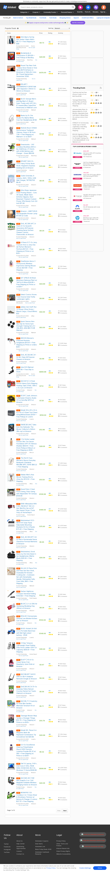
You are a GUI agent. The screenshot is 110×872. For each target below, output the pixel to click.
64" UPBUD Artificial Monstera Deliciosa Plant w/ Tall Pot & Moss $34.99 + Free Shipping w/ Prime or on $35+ (26, 282)
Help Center (20, 844)
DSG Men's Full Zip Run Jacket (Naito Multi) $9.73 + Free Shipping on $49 (25, 40)
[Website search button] (73, 7)
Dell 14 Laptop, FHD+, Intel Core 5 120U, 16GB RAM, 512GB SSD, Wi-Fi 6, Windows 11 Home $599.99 (26, 766)
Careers (19, 851)
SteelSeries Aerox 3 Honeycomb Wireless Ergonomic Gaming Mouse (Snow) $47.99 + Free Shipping (26, 265)
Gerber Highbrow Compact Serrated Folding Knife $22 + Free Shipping (26, 593)
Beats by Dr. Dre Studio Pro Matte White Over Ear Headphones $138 (26, 117)
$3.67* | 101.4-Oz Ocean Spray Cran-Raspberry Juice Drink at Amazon (25, 663)
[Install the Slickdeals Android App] (92, 840)
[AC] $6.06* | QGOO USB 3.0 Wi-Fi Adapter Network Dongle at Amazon (26, 676)
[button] (103, 9)
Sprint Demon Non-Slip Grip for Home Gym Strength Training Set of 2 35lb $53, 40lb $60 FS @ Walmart (25, 325)
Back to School (18, 18)
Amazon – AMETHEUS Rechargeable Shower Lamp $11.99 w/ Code (26, 213)
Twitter (6, 844)
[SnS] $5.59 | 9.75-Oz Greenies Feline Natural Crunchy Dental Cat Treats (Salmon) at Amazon (26, 690)
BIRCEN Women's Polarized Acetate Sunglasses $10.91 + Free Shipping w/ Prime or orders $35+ (26, 342)
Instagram (7, 849)
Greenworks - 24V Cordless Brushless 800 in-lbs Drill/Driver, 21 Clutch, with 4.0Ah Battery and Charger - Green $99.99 (26, 148)
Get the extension (77, 23)
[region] (55, 868)
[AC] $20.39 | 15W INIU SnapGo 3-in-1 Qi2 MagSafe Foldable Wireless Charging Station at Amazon (26, 781)
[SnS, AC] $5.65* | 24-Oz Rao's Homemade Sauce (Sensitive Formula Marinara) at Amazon (26, 540)
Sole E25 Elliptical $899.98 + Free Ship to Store (25, 369)
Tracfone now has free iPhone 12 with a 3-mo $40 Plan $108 (80, 94)
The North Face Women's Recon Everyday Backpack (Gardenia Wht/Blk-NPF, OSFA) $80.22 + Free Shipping (26, 462)
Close (100, 868)
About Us (19, 841)
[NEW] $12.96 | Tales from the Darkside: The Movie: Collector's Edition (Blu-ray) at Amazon (26, 428)
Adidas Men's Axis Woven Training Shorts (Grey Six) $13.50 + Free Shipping (25, 478)
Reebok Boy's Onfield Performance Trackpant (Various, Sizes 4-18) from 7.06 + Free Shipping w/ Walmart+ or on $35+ (26, 132)
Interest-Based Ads (63, 848)
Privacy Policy (61, 841)
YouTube (7, 852)
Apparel (76, 18)
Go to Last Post (21, 95)
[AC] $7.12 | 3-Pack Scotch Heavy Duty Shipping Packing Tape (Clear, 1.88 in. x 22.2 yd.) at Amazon (26, 384)
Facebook (7, 847)
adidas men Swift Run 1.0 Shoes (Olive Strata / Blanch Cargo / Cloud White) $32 (26, 310)
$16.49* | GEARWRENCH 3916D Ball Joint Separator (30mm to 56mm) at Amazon (26, 87)
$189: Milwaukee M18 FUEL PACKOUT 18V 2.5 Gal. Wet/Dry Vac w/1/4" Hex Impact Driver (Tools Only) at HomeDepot (26, 508)
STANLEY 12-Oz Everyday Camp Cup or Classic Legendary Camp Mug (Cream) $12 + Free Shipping (81, 126)
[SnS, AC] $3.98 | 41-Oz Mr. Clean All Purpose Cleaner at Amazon (26, 357)
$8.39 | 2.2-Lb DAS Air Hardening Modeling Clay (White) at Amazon (26, 606)
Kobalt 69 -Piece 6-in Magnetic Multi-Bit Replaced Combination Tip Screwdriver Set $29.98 (26, 733)
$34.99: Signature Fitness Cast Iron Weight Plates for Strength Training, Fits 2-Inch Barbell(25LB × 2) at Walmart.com (81, 138)
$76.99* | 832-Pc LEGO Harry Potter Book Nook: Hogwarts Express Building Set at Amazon (25, 164)
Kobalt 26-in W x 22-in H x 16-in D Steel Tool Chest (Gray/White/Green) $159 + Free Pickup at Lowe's (26, 413)
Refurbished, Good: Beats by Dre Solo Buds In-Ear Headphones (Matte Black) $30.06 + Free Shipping (26, 556)
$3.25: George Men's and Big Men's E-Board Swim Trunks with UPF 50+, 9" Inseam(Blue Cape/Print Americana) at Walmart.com (26, 103)
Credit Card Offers (88, 18)
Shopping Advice (65, 18)
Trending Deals (79, 88)
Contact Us (20, 854)
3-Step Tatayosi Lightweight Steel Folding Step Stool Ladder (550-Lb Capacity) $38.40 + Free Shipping (26, 647)
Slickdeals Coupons (41, 841)
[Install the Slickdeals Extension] (92, 834)
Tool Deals (42, 18)
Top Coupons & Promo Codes (85, 146)
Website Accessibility (63, 854)
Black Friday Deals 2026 (43, 849)
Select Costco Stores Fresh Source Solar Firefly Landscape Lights (26, 296)
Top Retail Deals (31, 18)
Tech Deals (53, 18)
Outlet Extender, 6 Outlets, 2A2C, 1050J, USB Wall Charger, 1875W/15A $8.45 (26, 179)
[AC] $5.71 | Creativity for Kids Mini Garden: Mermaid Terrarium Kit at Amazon (26, 704)
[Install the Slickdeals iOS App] (92, 846)
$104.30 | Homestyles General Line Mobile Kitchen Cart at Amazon (26, 618)
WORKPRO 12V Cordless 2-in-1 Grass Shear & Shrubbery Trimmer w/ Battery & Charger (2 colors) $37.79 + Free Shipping (26, 797)
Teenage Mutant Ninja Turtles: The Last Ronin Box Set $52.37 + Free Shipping (80, 103)
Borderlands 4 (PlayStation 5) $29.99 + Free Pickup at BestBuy (25, 55)
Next (64, 810)
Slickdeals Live (40, 846)
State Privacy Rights (63, 851)
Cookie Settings (85, 868)
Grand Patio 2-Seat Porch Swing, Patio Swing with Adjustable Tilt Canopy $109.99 (26, 492)
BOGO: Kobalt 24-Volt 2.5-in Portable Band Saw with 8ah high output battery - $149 (26, 631)
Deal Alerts (39, 844)
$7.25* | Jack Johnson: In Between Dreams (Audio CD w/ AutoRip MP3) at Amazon (26, 399)
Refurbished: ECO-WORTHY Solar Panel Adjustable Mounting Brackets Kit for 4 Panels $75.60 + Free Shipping (25, 524)
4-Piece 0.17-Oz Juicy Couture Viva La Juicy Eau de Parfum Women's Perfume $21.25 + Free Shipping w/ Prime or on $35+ (26, 247)
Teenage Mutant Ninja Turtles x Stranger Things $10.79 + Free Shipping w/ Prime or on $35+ (26, 719)
